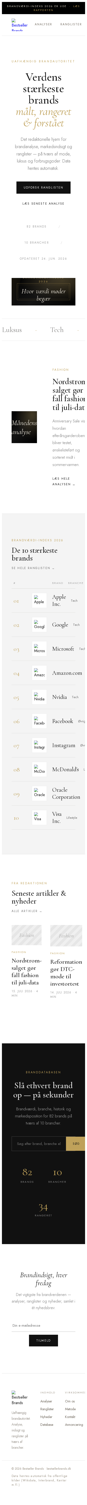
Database (46, 1424)
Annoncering (74, 1424)
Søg (76, 1144)
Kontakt (70, 1416)
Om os (70, 1401)
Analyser (43, 24)
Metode (70, 1409)
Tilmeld (43, 1340)
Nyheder (46, 1416)
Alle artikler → (27, 911)
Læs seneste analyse (43, 203)
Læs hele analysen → (64, 481)
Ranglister (71, 24)
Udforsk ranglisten (44, 187)
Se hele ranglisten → (33, 568)
